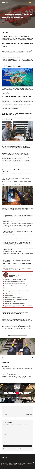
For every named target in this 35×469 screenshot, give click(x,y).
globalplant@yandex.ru (6, 459)
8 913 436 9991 (4, 457)
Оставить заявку (17, 446)
